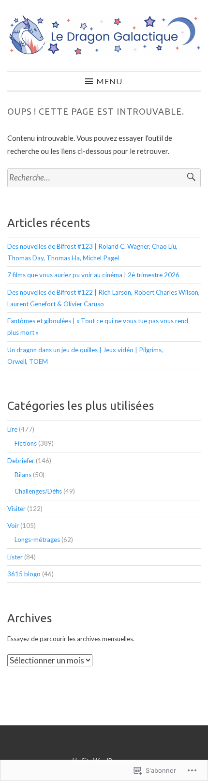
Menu (109, 80)
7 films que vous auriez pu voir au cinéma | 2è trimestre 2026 (93, 275)
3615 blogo (24, 574)
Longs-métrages (37, 539)
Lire (12, 429)
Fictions (26, 443)
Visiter (16, 508)
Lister (15, 557)
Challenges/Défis (38, 491)
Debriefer (20, 461)
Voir (13, 525)
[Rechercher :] (104, 177)
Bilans (23, 475)
